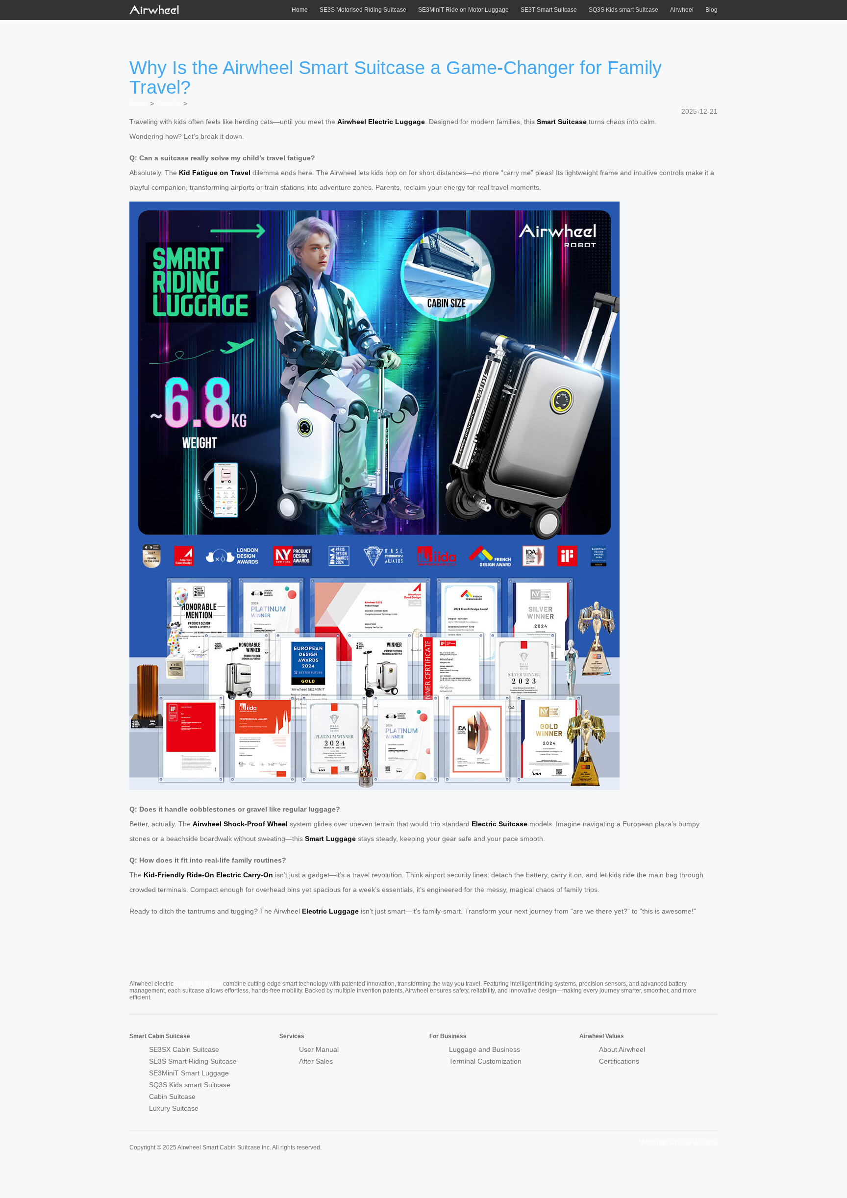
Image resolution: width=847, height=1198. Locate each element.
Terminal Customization (485, 1061)
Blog (711, 9)
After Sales (316, 1061)
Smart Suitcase (562, 122)
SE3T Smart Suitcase (549, 9)
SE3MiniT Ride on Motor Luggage (463, 9)
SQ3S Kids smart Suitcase (623, 9)
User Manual (319, 1049)
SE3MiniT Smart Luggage (189, 1073)
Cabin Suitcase (198, 983)
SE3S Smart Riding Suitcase (193, 1061)
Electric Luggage (330, 911)
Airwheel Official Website (679, 1142)
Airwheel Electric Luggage (381, 122)
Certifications (619, 1061)
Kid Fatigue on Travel (214, 173)
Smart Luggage (330, 838)
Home (300, 9)
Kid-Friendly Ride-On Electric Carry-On (208, 875)
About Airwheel (622, 1049)
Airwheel (682, 9)
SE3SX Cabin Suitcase (184, 1049)
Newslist (168, 103)
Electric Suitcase (499, 824)
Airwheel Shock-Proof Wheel (240, 824)
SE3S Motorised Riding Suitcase (363, 9)
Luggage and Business (484, 1049)
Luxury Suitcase (174, 1108)
